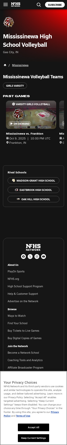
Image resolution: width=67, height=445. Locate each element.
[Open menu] (5, 4)
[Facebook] (23, 256)
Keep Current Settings (33, 438)
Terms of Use (23, 415)
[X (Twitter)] (30, 256)
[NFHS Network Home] (15, 4)
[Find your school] (38, 4)
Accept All (33, 427)
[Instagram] (36, 256)
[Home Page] (5, 65)
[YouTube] (43, 256)
